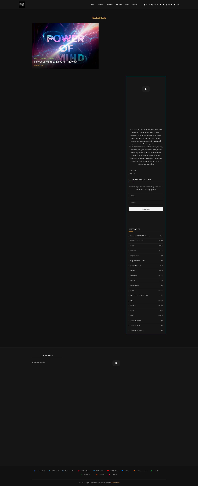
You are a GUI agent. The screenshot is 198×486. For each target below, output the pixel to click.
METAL (146, 281)
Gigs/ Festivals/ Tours (146, 261)
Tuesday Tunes (146, 325)
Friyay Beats (146, 256)
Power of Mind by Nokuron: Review (55, 61)
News (92, 4)
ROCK (146, 315)
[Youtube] (157, 4)
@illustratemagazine (38, 362)
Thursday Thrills (146, 320)
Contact (134, 4)
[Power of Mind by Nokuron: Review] (65, 46)
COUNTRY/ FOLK (146, 241)
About (127, 4)
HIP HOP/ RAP (146, 266)
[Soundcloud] (163, 4)
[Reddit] (171, 4)
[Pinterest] (152, 4)
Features (100, 4)
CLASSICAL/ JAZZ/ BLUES (146, 236)
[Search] (178, 4)
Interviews (110, 4)
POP (146, 300)
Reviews (119, 4)
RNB (146, 310)
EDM (146, 246)
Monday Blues (146, 285)
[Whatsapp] (169, 4)
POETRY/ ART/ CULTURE (146, 296)
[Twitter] (147, 4)
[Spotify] (166, 4)
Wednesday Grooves (146, 330)
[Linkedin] (154, 4)
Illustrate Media (115, 482)
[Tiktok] (174, 4)
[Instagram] (149, 4)
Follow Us (132, 174)
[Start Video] (146, 89)
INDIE (146, 271)
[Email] (160, 4)
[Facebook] (144, 4)
